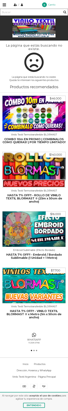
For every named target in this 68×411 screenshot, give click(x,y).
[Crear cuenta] (16, 4)
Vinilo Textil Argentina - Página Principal (34, 376)
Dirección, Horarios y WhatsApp (34, 370)
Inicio (25, 364)
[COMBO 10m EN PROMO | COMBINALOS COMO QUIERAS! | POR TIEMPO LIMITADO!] (34, 113)
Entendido (34, 405)
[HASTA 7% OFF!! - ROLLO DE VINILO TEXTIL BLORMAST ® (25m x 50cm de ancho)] (34, 170)
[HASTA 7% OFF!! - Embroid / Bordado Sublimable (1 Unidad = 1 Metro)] (34, 229)
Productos (39, 364)
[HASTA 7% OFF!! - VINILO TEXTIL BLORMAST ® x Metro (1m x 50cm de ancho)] (34, 285)
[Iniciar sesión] (21, 4)
